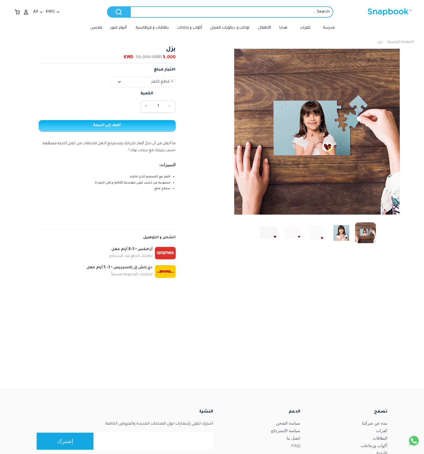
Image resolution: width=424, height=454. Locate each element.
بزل (380, 42)
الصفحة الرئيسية (401, 42)
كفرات (381, 430)
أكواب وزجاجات (374, 445)
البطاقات (380, 438)
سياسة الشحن (288, 423)
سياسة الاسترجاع (285, 430)
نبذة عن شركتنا (374, 423)
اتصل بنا (293, 438)
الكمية (146, 93)
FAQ (295, 445)
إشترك (65, 441)
